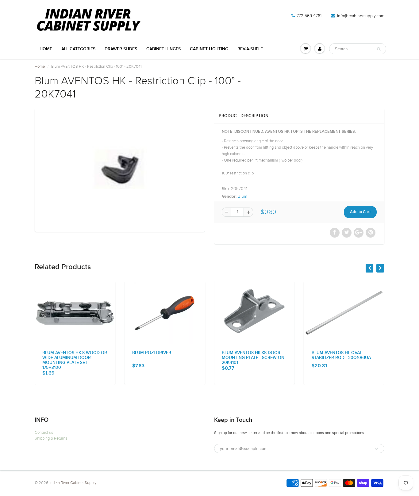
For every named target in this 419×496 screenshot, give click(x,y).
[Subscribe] (377, 449)
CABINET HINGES (163, 49)
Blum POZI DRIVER (151, 353)
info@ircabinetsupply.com (360, 15)
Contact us (44, 432)
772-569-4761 (309, 15)
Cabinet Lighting (209, 49)
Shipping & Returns (51, 438)
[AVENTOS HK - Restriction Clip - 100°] (119, 169)
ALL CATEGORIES (78, 49)
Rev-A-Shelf (250, 49)
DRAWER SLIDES (121, 49)
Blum (242, 196)
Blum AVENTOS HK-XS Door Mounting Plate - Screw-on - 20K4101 (254, 358)
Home (46, 49)
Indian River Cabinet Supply (72, 482)
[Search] (379, 49)
